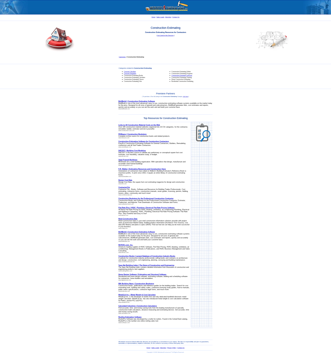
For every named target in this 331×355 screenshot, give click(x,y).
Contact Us (175, 17)
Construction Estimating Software (181, 75)
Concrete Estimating (130, 73)
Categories (122, 57)
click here (185, 96)
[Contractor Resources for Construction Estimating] (165, 14)
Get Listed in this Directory (165, 35)
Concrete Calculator (130, 71)
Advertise (168, 17)
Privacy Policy (171, 348)
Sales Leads (160, 17)
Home (153, 17)
